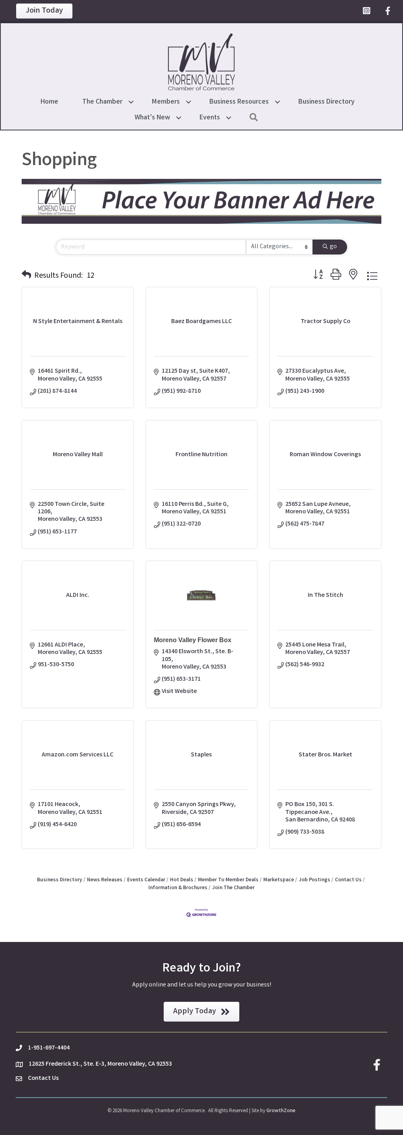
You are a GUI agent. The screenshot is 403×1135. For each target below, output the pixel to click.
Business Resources (239, 102)
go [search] (333, 246)
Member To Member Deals (228, 880)
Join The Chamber (233, 888)
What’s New (152, 118)
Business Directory (326, 102)
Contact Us (348, 880)
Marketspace (278, 880)
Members (166, 102)
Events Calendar (146, 880)
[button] (26, 276)
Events (210, 118)
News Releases (104, 880)
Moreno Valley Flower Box (192, 640)
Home (49, 102)
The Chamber (102, 102)
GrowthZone (281, 1111)
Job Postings (314, 880)
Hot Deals (181, 880)
